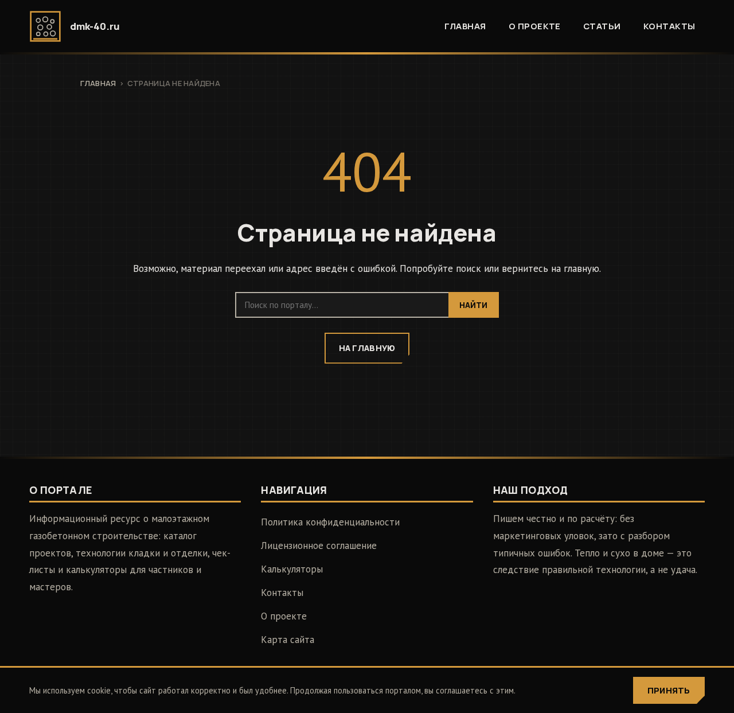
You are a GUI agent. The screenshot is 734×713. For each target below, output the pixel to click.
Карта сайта (287, 639)
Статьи (602, 26)
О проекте (535, 26)
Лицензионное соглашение (319, 545)
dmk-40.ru (95, 26)
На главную (367, 347)
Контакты (669, 26)
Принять (668, 690)
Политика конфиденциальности (330, 522)
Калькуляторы (292, 569)
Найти (473, 305)
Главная (465, 26)
